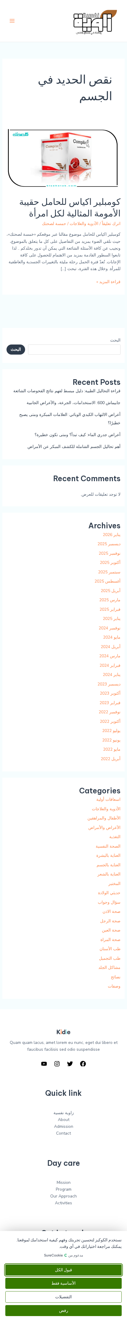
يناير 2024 (112, 674)
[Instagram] (57, 1064)
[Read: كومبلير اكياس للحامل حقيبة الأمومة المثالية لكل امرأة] (63, 157)
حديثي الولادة (109, 893)
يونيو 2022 (111, 740)
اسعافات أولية (108, 799)
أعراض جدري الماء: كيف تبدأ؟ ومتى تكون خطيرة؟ (78, 435)
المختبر (114, 883)
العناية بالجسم (109, 865)
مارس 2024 (110, 656)
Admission (63, 1126)
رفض (63, 1310)
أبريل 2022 (111, 759)
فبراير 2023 (110, 703)
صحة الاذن (111, 911)
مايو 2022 (112, 749)
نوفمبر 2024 (110, 628)
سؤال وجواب (109, 902)
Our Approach (63, 1196)
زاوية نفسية (63, 1113)
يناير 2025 (112, 618)
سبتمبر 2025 (109, 572)
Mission (64, 1182)
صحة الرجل (110, 921)
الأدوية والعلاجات (84, 224)
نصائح (116, 977)
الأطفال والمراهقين (104, 818)
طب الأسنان (110, 949)
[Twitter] (70, 1064)
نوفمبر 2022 (110, 712)
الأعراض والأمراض (104, 827)
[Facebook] (83, 1064)
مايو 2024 (112, 637)
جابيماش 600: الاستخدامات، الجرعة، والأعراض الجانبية (74, 403)
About (63, 1119)
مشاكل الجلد (109, 967)
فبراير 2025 (110, 609)
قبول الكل (63, 1269)
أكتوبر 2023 (110, 693)
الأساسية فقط (63, 1283)
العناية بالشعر (109, 874)
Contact (63, 1133)
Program (63, 1189)
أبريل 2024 (111, 647)
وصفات (114, 986)
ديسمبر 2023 (109, 684)
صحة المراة (110, 940)
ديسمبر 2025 (109, 544)
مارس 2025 (110, 600)
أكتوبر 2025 (110, 562)
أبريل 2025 (111, 591)
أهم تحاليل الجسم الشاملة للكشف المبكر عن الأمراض (74, 446)
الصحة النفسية (108, 846)
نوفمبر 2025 (110, 553)
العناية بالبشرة (108, 855)
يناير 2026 (112, 535)
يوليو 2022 (111, 730)
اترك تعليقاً (111, 224)
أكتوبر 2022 (110, 721)
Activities (63, 1203)
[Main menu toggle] (12, 21)
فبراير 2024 (110, 665)
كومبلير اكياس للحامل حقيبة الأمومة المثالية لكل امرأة (70, 207)
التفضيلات (63, 1296)
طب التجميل (110, 958)
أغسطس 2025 (108, 581)
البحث (115, 340)
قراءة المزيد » (108, 282)
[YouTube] (44, 1064)
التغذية (115, 837)
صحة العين (111, 930)
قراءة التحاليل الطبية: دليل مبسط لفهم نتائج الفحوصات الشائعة (67, 391)
